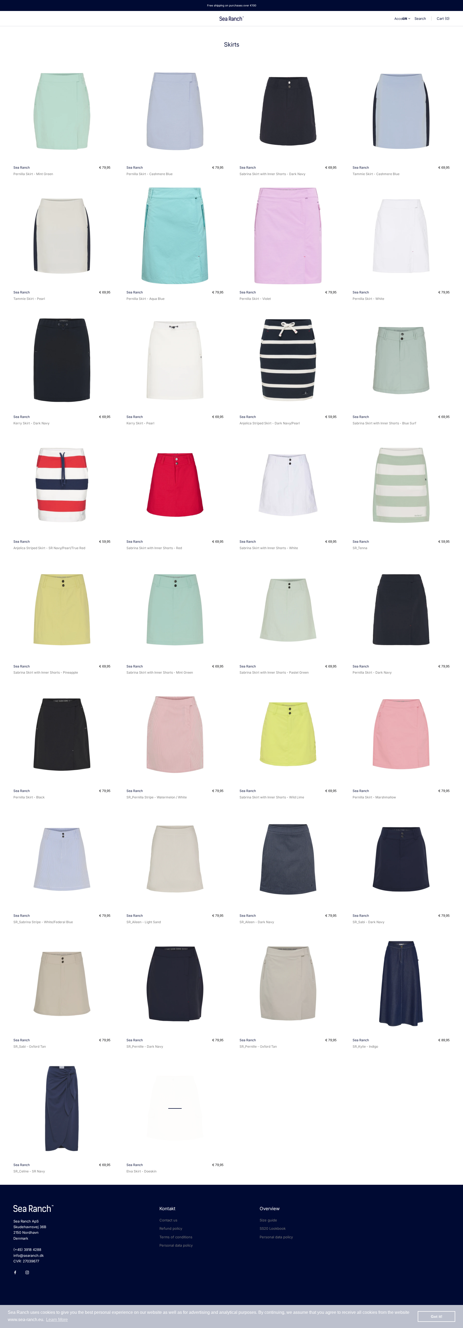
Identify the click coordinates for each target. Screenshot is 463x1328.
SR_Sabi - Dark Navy (368, 922)
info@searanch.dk (28, 1255)
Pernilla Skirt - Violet (255, 299)
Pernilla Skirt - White (368, 299)
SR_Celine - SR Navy (29, 1171)
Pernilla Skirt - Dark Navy (372, 672)
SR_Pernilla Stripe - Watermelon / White (156, 797)
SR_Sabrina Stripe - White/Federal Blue (43, 922)
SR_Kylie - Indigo (365, 1046)
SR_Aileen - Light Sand (143, 922)
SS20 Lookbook (273, 1228)
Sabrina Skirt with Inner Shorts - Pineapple (45, 672)
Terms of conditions (175, 1237)
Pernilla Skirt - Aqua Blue (145, 299)
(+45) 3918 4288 (27, 1249)
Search (420, 18)
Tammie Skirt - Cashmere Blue (376, 174)
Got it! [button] (436, 1316)
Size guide (268, 1220)
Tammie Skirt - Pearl (29, 299)
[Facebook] (15, 1272)
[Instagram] (27, 1272)
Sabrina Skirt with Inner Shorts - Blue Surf (384, 423)
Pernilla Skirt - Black (29, 797)
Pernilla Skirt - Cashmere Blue (149, 174)
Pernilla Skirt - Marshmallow (374, 797)
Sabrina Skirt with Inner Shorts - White (269, 548)
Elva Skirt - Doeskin (141, 1171)
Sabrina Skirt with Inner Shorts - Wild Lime (272, 797)
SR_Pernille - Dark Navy (144, 1046)
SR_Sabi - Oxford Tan (29, 1046)
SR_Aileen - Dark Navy (257, 922)
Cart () (443, 18)
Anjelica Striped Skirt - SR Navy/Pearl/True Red (49, 548)
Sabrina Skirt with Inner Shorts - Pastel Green (274, 672)
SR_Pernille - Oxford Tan (258, 1046)
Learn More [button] (57, 1319)
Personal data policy (176, 1245)
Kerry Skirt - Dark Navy (31, 423)
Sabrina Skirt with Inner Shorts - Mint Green (159, 672)
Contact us (168, 1220)
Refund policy (170, 1228)
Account (400, 19)
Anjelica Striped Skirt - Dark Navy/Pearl (270, 423)
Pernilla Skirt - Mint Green (33, 174)
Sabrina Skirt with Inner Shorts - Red (154, 548)
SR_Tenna (360, 548)
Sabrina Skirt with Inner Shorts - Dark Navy (272, 174)
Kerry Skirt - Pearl (140, 423)
